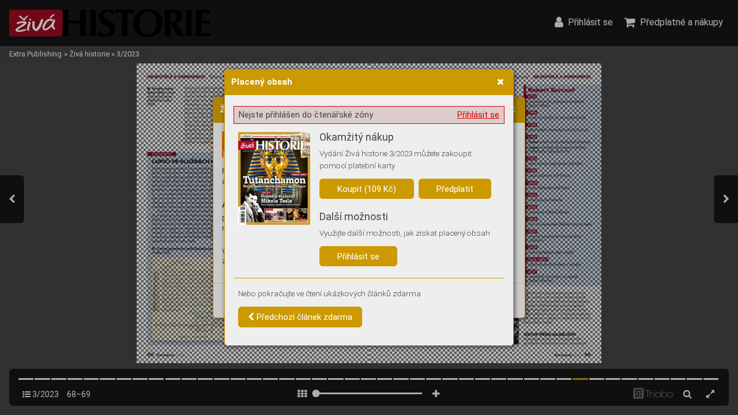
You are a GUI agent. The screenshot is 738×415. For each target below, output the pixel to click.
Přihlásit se (478, 115)
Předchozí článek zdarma (303, 317)
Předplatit (454, 189)
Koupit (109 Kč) (366, 189)
